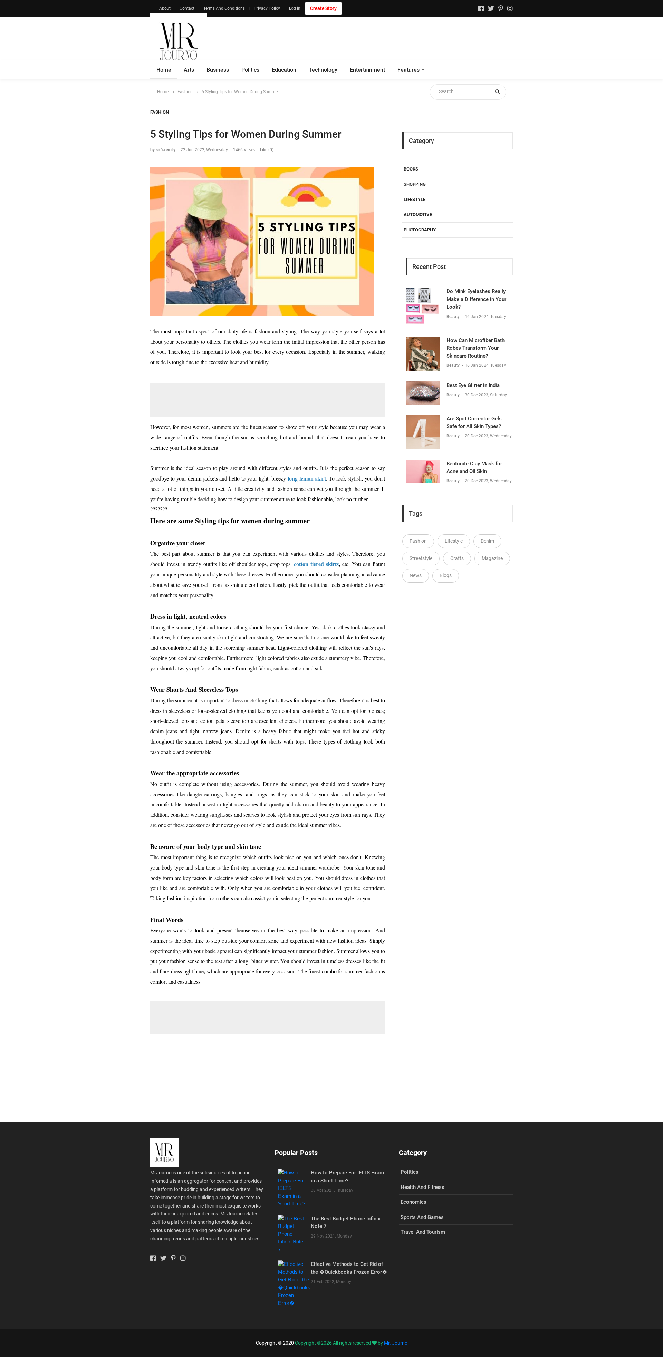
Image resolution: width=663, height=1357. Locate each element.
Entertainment (367, 70)
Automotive (418, 214)
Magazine (492, 558)
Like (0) (266, 149)
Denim (487, 541)
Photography (420, 229)
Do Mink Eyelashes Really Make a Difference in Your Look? (476, 299)
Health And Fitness (422, 1187)
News (416, 575)
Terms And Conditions (224, 8)
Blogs (446, 575)
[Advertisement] (387, 41)
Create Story (323, 8)
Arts (189, 70)
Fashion (185, 91)
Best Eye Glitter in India (473, 385)
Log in (294, 8)
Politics (250, 70)
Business (217, 70)
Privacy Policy (267, 8)
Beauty (453, 316)
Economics (413, 1202)
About (165, 8)
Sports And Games (422, 1217)
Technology (323, 70)
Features (408, 70)
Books (411, 169)
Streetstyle (421, 558)
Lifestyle (414, 199)
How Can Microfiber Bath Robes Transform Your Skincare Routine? (475, 348)
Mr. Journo (395, 1343)
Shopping (415, 184)
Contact (187, 8)
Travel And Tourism (423, 1232)
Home (163, 70)
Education (284, 70)
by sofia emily (162, 149)
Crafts (457, 558)
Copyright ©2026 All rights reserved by (339, 1343)
